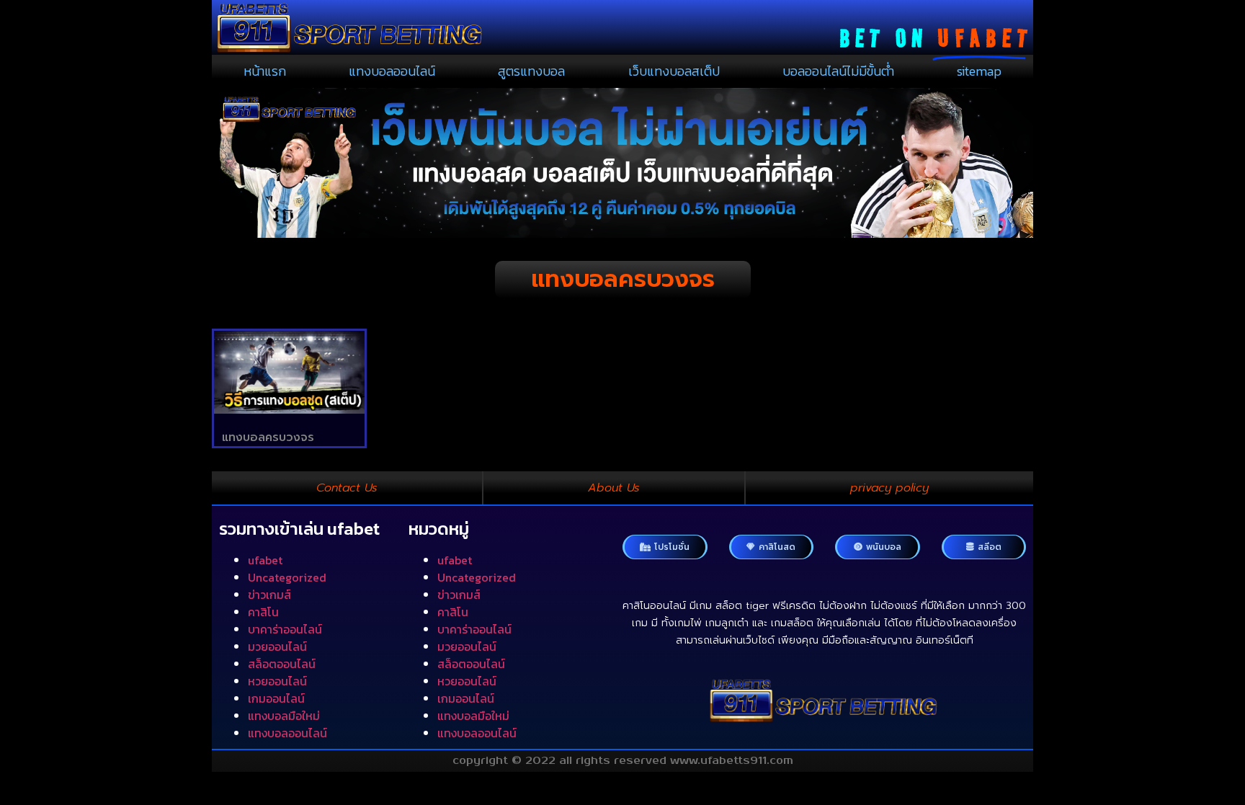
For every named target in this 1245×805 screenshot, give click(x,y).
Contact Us (347, 488)
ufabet (265, 560)
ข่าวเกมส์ (269, 594)
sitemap (979, 71)
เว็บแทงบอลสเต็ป (674, 71)
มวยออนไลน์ (277, 646)
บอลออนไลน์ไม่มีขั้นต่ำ (838, 71)
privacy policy (889, 488)
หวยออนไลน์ (277, 681)
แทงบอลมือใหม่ (284, 715)
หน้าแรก (265, 71)
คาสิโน (263, 612)
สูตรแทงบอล (531, 71)
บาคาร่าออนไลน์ (285, 629)
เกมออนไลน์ (276, 698)
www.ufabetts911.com (731, 761)
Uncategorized (287, 577)
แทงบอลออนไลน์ (392, 71)
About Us (614, 488)
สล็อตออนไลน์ (282, 663)
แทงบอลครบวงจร (268, 437)
